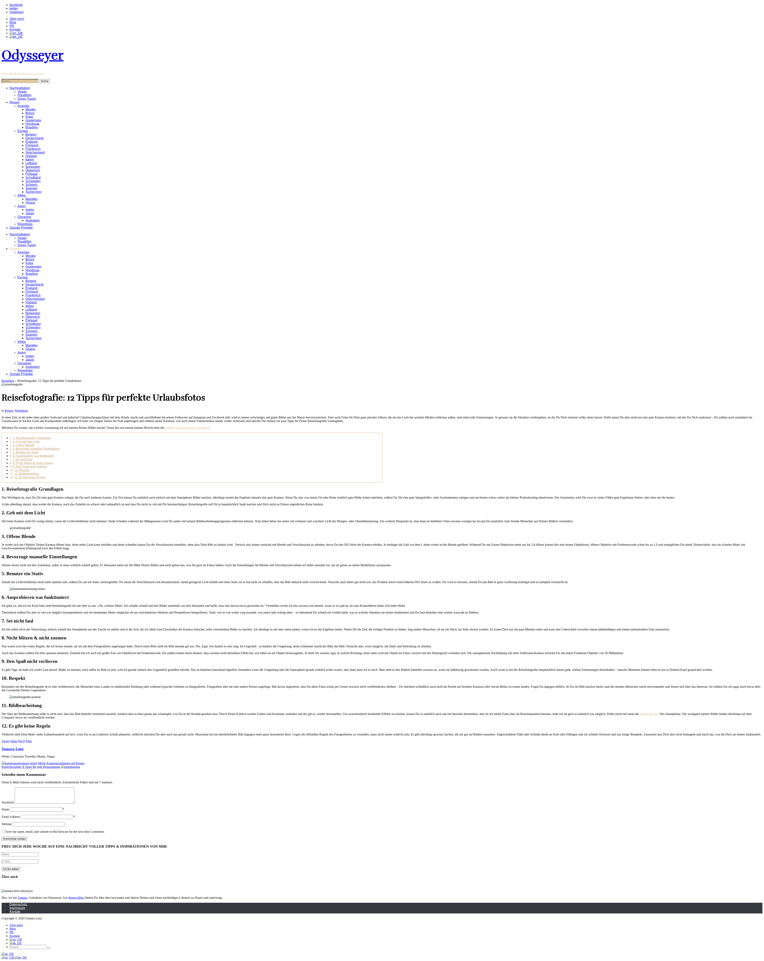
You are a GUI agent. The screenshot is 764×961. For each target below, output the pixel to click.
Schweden (33, 181)
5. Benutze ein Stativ (26, 452)
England (31, 141)
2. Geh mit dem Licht (26, 441)
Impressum (17, 908)
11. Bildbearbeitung (26, 473)
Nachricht (8, 802)
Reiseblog (8, 380)
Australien (32, 220)
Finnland (31, 145)
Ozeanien (24, 217)
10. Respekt (21, 470)
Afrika (22, 195)
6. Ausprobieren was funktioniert (33, 455)
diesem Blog (76, 897)
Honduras (32, 123)
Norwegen (32, 166)
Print (29, 741)
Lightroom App (649, 714)
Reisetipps (25, 224)
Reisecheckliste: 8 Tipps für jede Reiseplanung (31, 766)
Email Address (11, 816)
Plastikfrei (24, 95)
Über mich (17, 18)
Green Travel (27, 98)
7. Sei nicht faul (22, 459)
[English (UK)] (8, 957)
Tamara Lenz (12, 749)
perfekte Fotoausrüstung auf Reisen (187, 427)
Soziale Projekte (21, 227)
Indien (29, 209)
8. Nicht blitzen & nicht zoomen (33, 463)
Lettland (31, 163)
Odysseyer (32, 55)
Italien (29, 159)
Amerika (23, 106)
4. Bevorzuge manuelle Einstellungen (36, 448)
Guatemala (33, 120)
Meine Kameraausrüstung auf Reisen (61, 763)
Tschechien (33, 192)
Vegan (22, 91)
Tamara (22, 897)
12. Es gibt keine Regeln (29, 477)
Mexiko (30, 109)
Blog (13, 22)
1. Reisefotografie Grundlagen (32, 438)
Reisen (15, 102)
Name (5, 809)
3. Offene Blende (23, 445)
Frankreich (33, 149)
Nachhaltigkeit (20, 88)
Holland (31, 156)
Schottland (33, 177)
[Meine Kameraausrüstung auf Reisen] (19, 763)
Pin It (21, 741)
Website (7, 824)
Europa (23, 131)
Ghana (30, 202)
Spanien (31, 188)
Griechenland (35, 152)
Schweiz (31, 184)
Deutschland (34, 138)
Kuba (29, 116)
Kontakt (15, 29)
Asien (22, 206)
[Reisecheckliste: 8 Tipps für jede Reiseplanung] (70, 766)
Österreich (32, 170)
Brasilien (31, 127)
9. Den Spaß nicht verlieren (30, 466)
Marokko (31, 199)
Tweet (5, 741)
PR (12, 26)
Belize (29, 113)
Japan (29, 213)
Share (13, 741)
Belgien (30, 134)
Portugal (31, 174)
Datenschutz (18, 904)
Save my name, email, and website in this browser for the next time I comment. (55, 831)
